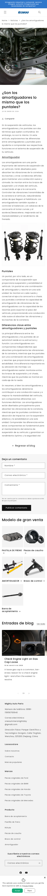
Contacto (9, 756)
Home (4, 20)
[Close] (45, 877)
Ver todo (41, 624)
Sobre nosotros (12, 751)
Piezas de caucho (33, 550)
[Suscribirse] (39, 863)
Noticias (14, 20)
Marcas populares (13, 762)
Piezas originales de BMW (16, 783)
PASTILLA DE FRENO (12, 550)
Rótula (8, 827)
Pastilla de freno (12, 822)
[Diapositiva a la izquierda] (18, 693)
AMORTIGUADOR (10, 581)
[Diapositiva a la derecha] (29, 693)
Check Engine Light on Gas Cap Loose (21, 660)
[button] (5, 12)
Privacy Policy (27, 886)
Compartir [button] (10, 119)
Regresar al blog (25, 445)
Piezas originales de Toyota (18, 795)
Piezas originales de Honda (17, 789)
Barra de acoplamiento (10, 610)
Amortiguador (11, 157)
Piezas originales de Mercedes (19, 800)
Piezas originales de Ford (16, 778)
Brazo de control (33, 581)
